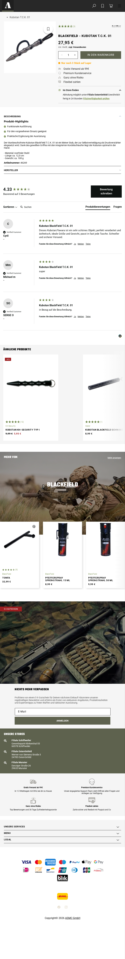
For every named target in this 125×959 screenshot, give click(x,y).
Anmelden (62, 720)
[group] (20, 189)
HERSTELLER (11, 170)
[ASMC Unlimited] (8, 6)
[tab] (97, 207)
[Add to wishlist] (102, 5)
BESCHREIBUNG (12, 116)
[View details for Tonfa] (19, 539)
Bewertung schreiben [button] (106, 191)
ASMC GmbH (72, 918)
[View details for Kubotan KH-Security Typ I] (31, 383)
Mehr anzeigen (114, 457)
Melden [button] (81, 244)
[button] (94, 5)
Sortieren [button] (9, 206)
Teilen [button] (88, 244)
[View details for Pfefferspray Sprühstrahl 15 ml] (62, 539)
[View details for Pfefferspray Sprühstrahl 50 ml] (105, 539)
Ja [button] (75, 244)
